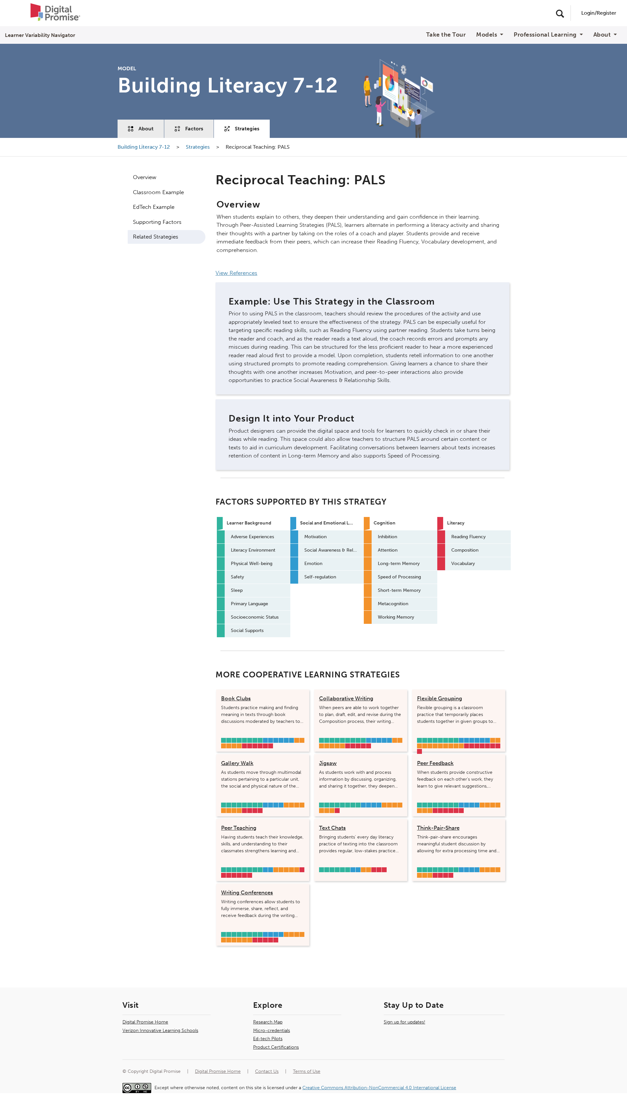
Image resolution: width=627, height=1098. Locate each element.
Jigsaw (328, 763)
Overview (144, 177)
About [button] (602, 34)
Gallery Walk (237, 763)
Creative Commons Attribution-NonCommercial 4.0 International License (379, 1087)
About (145, 128)
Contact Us (267, 1071)
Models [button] (487, 34)
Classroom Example (158, 192)
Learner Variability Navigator (40, 35)
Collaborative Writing (346, 698)
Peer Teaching (238, 827)
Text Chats (332, 827)
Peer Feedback (435, 763)
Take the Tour (446, 34)
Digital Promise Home (145, 1022)
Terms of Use (306, 1071)
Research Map (267, 1022)
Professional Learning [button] (546, 34)
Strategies (247, 128)
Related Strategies (155, 236)
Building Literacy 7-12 (144, 147)
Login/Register (598, 13)
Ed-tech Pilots (267, 1038)
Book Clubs (236, 698)
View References (236, 273)
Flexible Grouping (439, 698)
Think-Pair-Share (438, 827)
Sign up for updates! (404, 1022)
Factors (194, 128)
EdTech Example (153, 207)
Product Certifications (276, 1047)
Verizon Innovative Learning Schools (160, 1030)
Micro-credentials (271, 1030)
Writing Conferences (247, 892)
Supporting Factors (157, 222)
